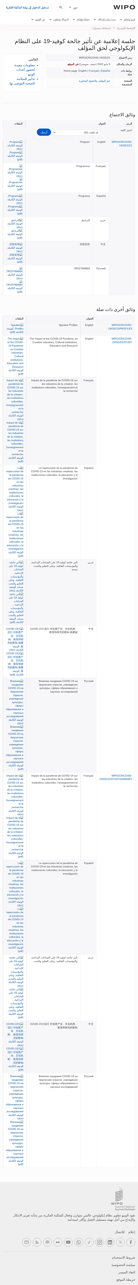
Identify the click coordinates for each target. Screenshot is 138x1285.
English (83, 70)
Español (105, 70)
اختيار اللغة (126, 130)
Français (94, 70)
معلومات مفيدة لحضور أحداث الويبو (25, 69)
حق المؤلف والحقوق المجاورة (94, 80)
